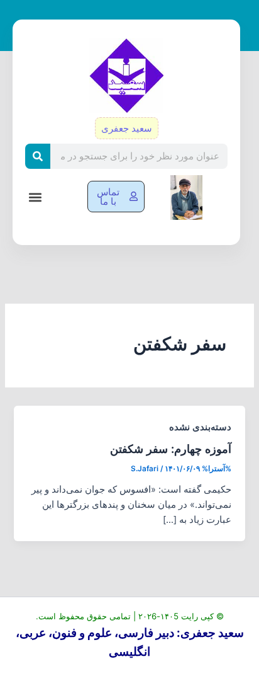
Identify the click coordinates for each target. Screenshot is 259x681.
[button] (35, 197)
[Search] (37, 156)
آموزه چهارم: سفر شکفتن (170, 448)
